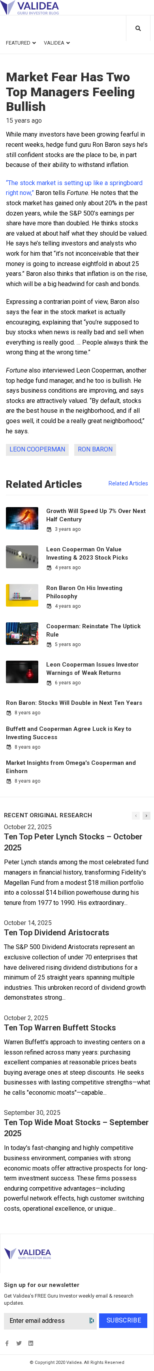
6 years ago (68, 683)
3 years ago (68, 529)
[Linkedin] (31, 1344)
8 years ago (27, 712)
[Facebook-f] (7, 1344)
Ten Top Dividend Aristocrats (56, 932)
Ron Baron (95, 449)
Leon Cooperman (37, 449)
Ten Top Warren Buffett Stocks (60, 1027)
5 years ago (68, 644)
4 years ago (68, 567)
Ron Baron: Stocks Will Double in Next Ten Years (74, 702)
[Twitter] (19, 1344)
